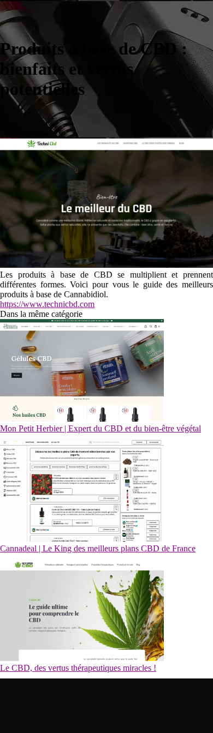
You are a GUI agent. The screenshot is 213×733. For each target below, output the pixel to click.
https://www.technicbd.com (47, 304)
